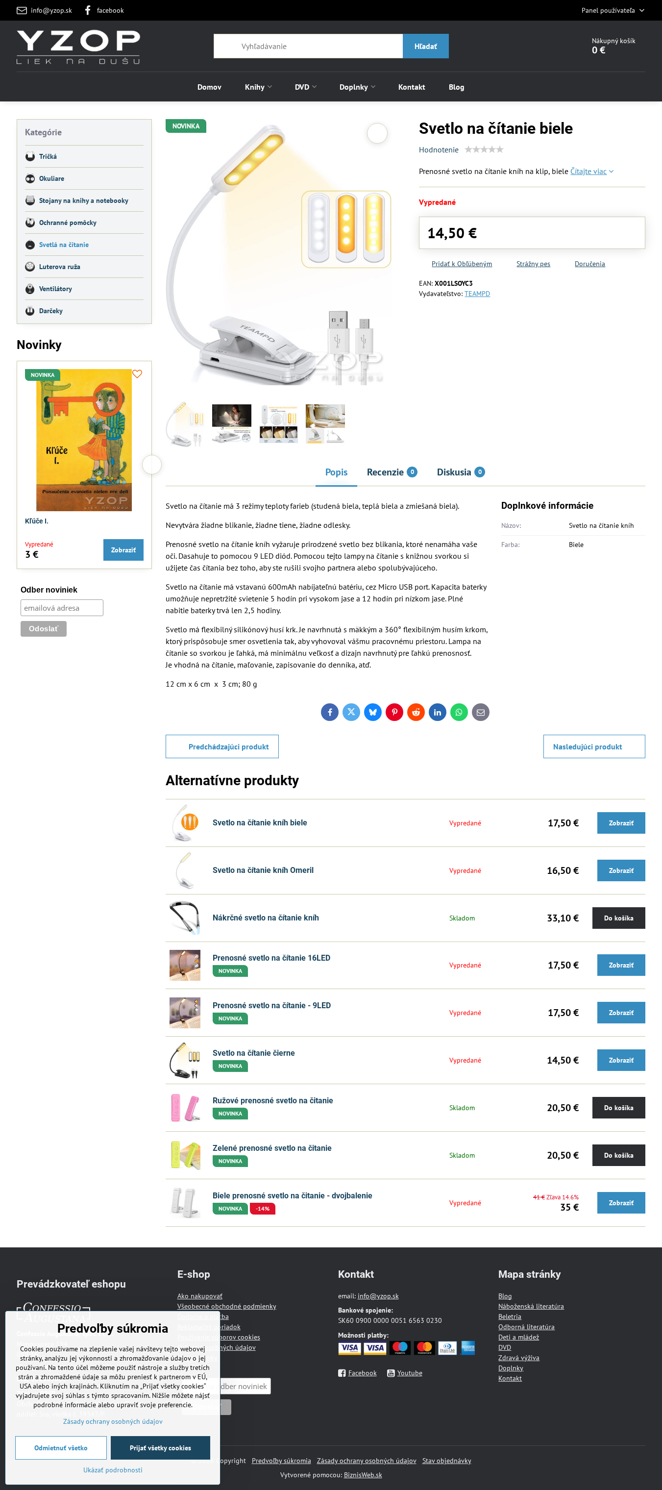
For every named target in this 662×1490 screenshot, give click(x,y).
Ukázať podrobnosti (113, 1469)
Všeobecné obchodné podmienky (226, 1306)
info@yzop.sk (378, 1295)
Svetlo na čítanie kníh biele (260, 822)
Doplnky (510, 1368)
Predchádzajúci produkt (229, 746)
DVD (504, 1347)
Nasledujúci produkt (587, 746)
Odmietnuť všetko (61, 1447)
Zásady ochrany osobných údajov (367, 1460)
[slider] (484, 149)
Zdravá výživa (518, 1357)
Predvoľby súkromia (281, 1460)
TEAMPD (477, 293)
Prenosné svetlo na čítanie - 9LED (272, 1005)
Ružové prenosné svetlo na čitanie (273, 1100)
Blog (505, 1295)
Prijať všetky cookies (160, 1447)
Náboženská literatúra (531, 1306)
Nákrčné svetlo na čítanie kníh (266, 917)
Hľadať (426, 46)
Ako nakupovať (199, 1295)
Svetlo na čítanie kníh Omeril (263, 870)
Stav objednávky (446, 1460)
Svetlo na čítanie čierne (254, 1053)
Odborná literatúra (526, 1326)
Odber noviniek (49, 590)
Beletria (509, 1316)
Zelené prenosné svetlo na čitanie (272, 1148)
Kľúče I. (37, 521)
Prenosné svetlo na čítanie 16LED (271, 958)
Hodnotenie (439, 149)
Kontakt (510, 1378)
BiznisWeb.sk (363, 1474)
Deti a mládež (518, 1337)
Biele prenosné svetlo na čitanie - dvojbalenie (292, 1195)
